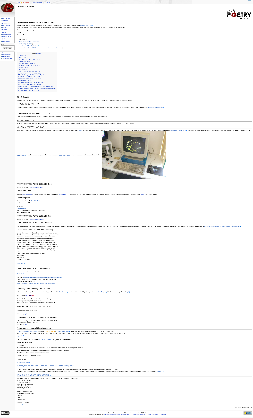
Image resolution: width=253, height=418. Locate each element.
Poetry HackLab (6, 18)
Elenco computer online (25, 43)
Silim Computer (21, 208)
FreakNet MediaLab (85, 25)
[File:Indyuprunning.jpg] (134, 155)
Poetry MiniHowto (6, 25)
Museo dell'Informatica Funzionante (29, 42)
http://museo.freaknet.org (155, 107)
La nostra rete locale (7, 22)
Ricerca (2, 44)
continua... (160, 371)
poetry (79, 130)
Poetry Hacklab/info (153, 414)
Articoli (4, 27)
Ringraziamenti (5, 41)
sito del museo (21, 155)
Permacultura (62, 194)
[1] (108, 116)
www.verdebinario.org (23, 362)
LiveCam (19, 405)
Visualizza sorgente (37, 2)
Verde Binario (34, 201)
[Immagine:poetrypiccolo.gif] (239, 14)
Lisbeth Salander (27, 194)
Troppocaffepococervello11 (36, 219)
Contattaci (4, 39)
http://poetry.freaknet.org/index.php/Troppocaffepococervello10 (222, 226)
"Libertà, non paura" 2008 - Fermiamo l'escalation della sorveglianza (46, 366)
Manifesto (19, 274)
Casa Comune (63, 292)
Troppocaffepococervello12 (36, 187)
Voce (19, 2)
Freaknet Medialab (63, 331)
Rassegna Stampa (6, 36)
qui (37, 30)
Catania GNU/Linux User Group (27, 331)
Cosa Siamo (5, 20)
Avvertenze (163, 414)
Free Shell (4, 29)
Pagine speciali (5, 56)
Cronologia (47, 2)
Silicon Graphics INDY (65, 155)
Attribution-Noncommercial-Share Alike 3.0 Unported (116, 414)
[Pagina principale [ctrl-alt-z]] (7, 7)
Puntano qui (5, 52)
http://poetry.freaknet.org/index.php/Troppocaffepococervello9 (42, 277)
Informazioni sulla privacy (139, 414)
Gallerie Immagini (6, 34)
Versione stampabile (7, 58)
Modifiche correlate (6, 54)
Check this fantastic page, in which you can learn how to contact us (36, 283)
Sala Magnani (102, 292)
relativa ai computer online (178, 130)
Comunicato (20, 263)
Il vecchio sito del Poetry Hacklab (28, 46)
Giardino (143, 194)
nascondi (38, 53)
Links (3, 38)
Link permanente (6, 60)
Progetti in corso (6, 23)
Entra (249, 0)
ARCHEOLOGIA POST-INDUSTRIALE (33, 375)
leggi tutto (19, 336)
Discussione (26, 2)
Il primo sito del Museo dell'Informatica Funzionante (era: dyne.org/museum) (40, 48)
